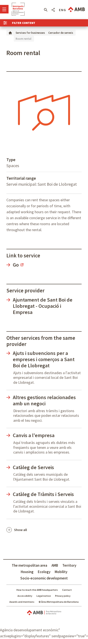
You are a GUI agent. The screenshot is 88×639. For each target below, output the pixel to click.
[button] (45, 10)
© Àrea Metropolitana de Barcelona (59, 601)
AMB (54, 565)
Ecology (44, 571)
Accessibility (25, 595)
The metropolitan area (29, 565)
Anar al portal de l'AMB (76, 9)
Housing (27, 571)
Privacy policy (62, 595)
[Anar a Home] (10, 32)
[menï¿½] (4, 9)
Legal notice (44, 595)
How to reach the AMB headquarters (37, 589)
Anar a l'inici (18, 9)
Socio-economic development (44, 578)
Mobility (61, 571)
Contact (67, 589)
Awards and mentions (21, 601)
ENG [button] (62, 10)
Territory (69, 565)
